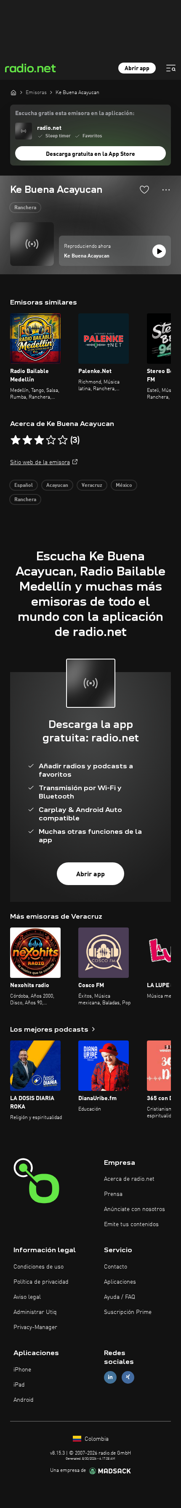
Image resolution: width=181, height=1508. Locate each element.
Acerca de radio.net (129, 1179)
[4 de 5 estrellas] (51, 440)
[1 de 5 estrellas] (15, 440)
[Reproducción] (159, 251)
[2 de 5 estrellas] (27, 440)
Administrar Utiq (35, 1312)
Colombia (96, 1439)
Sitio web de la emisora (40, 462)
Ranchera (25, 207)
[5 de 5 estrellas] (63, 440)
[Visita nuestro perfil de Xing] (128, 1377)
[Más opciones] (166, 190)
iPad (19, 1385)
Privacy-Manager (35, 1327)
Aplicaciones (120, 1282)
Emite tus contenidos (131, 1224)
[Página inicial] (13, 92)
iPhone (22, 1370)
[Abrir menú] (171, 68)
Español (23, 485)
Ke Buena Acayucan (86, 256)
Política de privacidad (41, 1282)
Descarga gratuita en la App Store (90, 154)
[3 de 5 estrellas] (39, 440)
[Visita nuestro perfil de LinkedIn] (110, 1377)
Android (23, 1400)
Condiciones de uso (38, 1267)
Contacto (115, 1267)
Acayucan (57, 485)
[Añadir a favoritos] (144, 189)
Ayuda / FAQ (119, 1297)
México (124, 485)
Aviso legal (27, 1297)
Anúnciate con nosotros (134, 1209)
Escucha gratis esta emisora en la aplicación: (74, 113)
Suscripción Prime (128, 1312)
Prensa (113, 1194)
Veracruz (92, 485)
